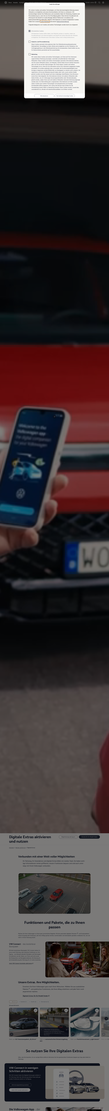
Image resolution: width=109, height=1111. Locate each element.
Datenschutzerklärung (63, 21)
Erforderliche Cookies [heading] (37, 31)
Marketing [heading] (34, 54)
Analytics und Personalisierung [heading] (40, 41)
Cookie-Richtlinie (45, 21)
